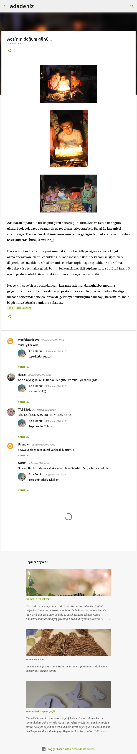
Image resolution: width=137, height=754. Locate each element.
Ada (11, 308)
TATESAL (24, 409)
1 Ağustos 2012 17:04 (55, 474)
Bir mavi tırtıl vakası (37, 599)
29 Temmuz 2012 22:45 (39, 375)
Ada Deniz (36, 351)
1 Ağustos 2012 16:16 (38, 463)
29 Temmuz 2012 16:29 (52, 340)
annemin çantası (35, 659)
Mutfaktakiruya (28, 339)
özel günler (24, 308)
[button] (9, 50)
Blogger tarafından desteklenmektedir (70, 749)
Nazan (22, 374)
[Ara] (39, 6)
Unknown (24, 444)
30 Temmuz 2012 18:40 (43, 444)
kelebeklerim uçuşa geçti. (40, 711)
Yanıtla (23, 367)
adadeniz (22, 6)
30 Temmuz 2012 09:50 (43, 409)
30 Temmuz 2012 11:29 (55, 421)
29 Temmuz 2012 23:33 (55, 351)
